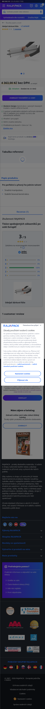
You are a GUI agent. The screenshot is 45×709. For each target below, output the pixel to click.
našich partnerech (23, 364)
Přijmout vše (22, 380)
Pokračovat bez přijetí (31, 325)
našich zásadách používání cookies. (20, 365)
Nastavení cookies (22, 374)
